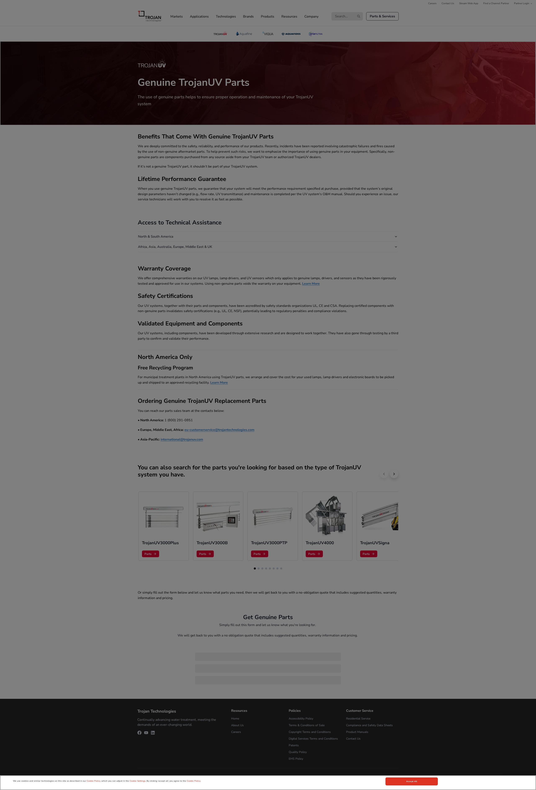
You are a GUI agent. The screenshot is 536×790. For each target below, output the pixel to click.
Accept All (411, 781)
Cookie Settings (138, 781)
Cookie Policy (93, 781)
